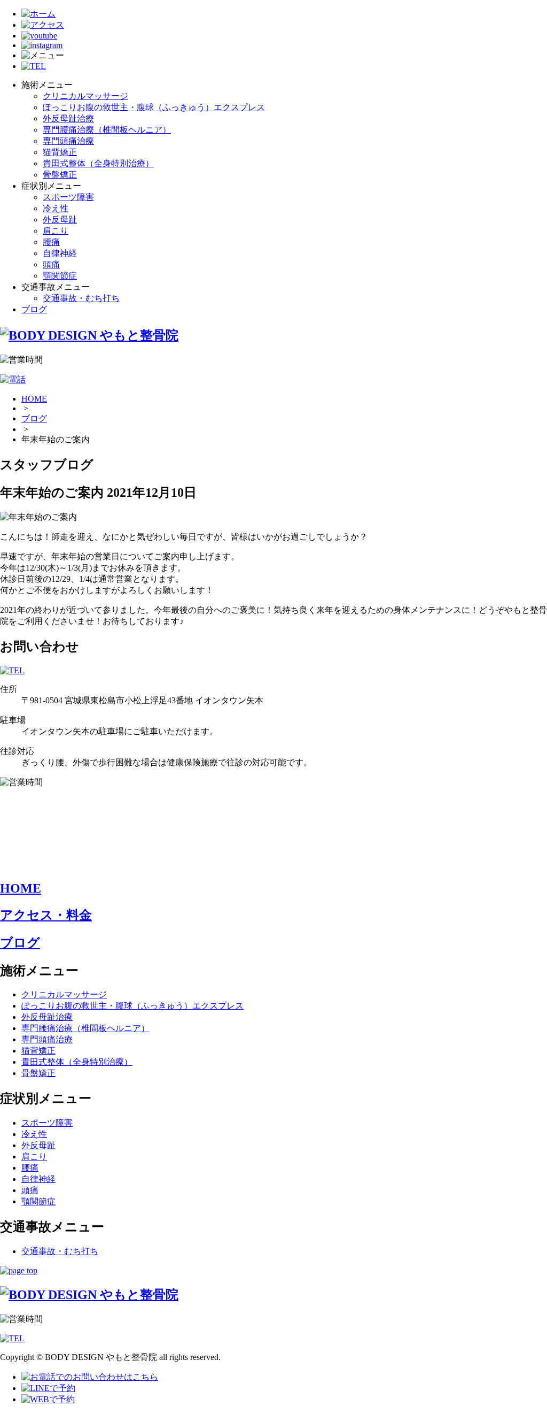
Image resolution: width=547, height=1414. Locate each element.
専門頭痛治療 (68, 140)
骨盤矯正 (60, 174)
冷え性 (55, 208)
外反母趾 (60, 219)
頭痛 (51, 264)
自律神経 (60, 253)
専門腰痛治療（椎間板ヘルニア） (107, 129)
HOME (34, 398)
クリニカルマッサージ (85, 96)
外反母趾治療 (68, 118)
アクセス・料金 (46, 915)
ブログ (34, 309)
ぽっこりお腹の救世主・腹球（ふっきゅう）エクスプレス (154, 107)
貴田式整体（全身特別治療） (98, 163)
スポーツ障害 (68, 197)
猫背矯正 (60, 152)
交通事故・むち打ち (81, 298)
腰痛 (51, 242)
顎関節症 (60, 275)
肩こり (55, 230)
